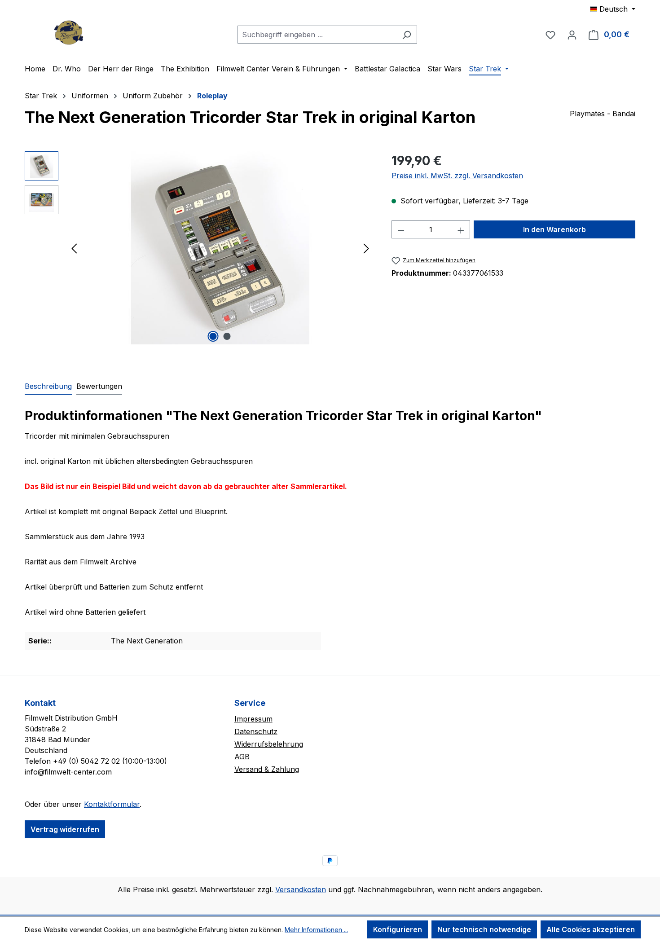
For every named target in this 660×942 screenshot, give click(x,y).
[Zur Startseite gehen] (69, 32)
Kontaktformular (112, 804)
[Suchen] (406, 35)
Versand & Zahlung (266, 769)
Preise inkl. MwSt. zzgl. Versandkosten (457, 175)
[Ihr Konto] (572, 35)
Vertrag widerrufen (65, 829)
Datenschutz (255, 731)
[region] (199, 247)
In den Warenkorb (554, 229)
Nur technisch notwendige (484, 929)
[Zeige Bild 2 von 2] (227, 336)
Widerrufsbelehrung (268, 744)
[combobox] (317, 35)
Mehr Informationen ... (316, 929)
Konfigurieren (397, 929)
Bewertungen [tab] (99, 386)
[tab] (48, 387)
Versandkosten (300, 889)
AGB (242, 756)
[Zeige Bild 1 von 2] (213, 336)
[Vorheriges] (74, 248)
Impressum (253, 718)
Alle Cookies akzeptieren (590, 929)
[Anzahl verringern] (401, 229)
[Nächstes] (366, 248)
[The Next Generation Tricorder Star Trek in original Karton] (220, 247)
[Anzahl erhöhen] (461, 229)
